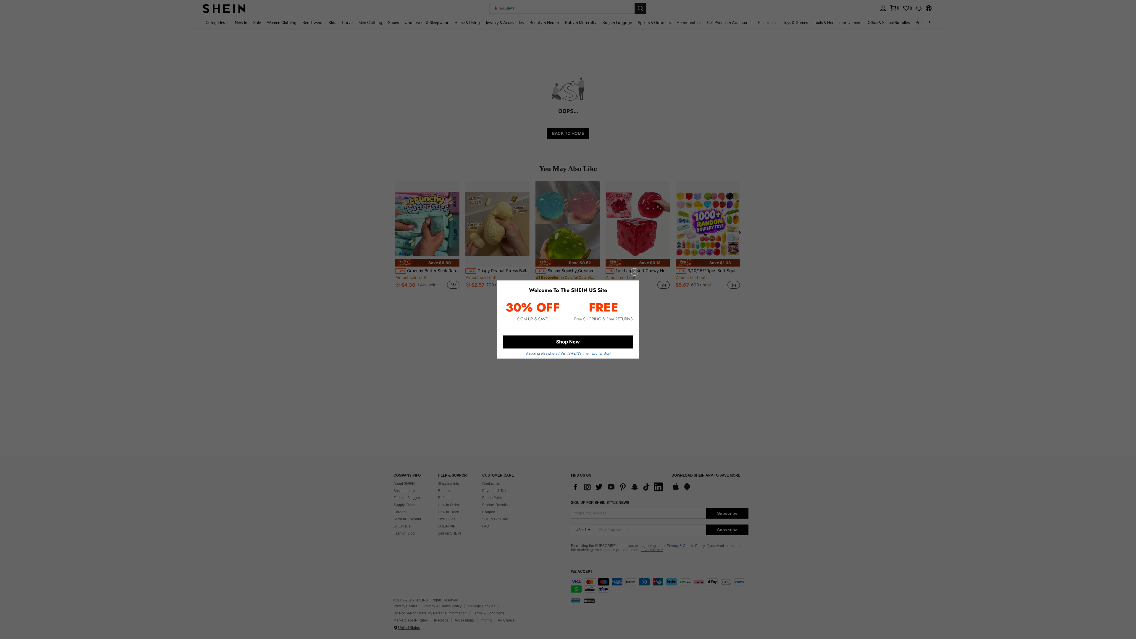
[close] (634, 271)
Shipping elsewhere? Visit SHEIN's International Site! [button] (568, 353)
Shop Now (568, 342)
